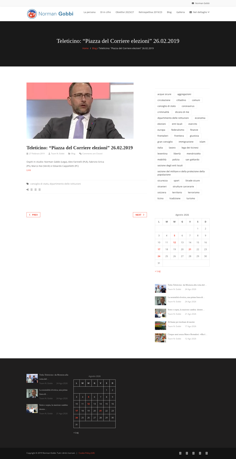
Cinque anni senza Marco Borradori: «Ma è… (187, 334)
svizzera (161, 192)
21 (190, 249)
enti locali (177, 123)
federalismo (177, 129)
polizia (175, 159)
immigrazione (186, 141)
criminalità (163, 112)
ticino (160, 198)
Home (85, 48)
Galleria (180, 12)
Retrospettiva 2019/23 (150, 12)
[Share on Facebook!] (31, 189)
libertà (177, 153)
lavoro (172, 147)
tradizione (175, 198)
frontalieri (162, 135)
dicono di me (182, 112)
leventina (162, 153)
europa (161, 129)
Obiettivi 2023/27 (125, 12)
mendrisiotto (194, 153)
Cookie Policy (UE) (87, 453)
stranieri (162, 186)
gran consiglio (165, 141)
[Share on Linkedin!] (39, 189)
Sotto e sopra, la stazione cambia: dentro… (186, 309)
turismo (191, 198)
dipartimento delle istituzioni (65, 183)
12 (174, 242)
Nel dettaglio (200, 12)
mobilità (161, 159)
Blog (169, 12)
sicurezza (162, 180)
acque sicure (164, 94)
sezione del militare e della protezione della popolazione (181, 173)
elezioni (161, 123)
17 (159, 249)
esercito (192, 123)
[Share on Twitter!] (35, 189)
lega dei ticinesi (190, 147)
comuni (196, 100)
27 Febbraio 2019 (37, 153)
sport (176, 180)
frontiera (179, 135)
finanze (194, 129)
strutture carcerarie (183, 186)
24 (159, 256)
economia (200, 117)
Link (28, 170)
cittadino (181, 100)
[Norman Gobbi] (50, 13)
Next (138, 214)
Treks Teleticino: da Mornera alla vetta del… (187, 285)
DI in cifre (105, 12)
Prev (35, 214)
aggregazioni (184, 94)
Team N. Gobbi (57, 153)
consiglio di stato (39, 183)
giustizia (194, 135)
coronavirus (188, 106)
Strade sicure (192, 180)
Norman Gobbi (202, 3)
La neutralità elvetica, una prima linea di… (186, 297)
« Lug (158, 271)
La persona (90, 12)
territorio (177, 192)
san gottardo (192, 159)
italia (160, 147)
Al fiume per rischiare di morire (181, 322)
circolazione (163, 100)
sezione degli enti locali (170, 165)
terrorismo (193, 192)
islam (202, 141)
